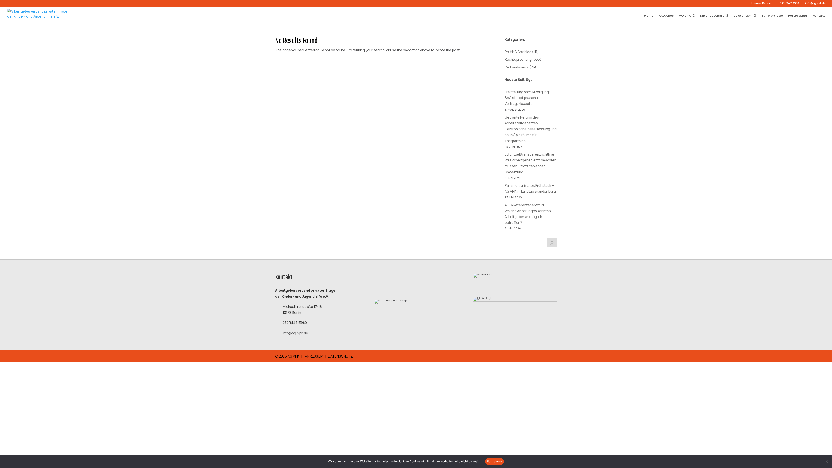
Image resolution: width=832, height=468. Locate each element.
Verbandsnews (517, 67)
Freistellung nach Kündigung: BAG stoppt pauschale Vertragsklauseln (527, 97)
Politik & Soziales (518, 51)
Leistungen (743, 15)
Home (648, 15)
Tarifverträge (772, 15)
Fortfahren (494, 461)
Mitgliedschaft (712, 15)
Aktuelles (666, 15)
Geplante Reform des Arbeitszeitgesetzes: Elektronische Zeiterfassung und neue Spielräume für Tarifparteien (531, 129)
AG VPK (685, 15)
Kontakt (818, 15)
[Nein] (826, 461)
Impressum (313, 356)
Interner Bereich (761, 3)
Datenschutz (340, 356)
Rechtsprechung (518, 59)
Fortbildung (797, 15)
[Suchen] (552, 242)
